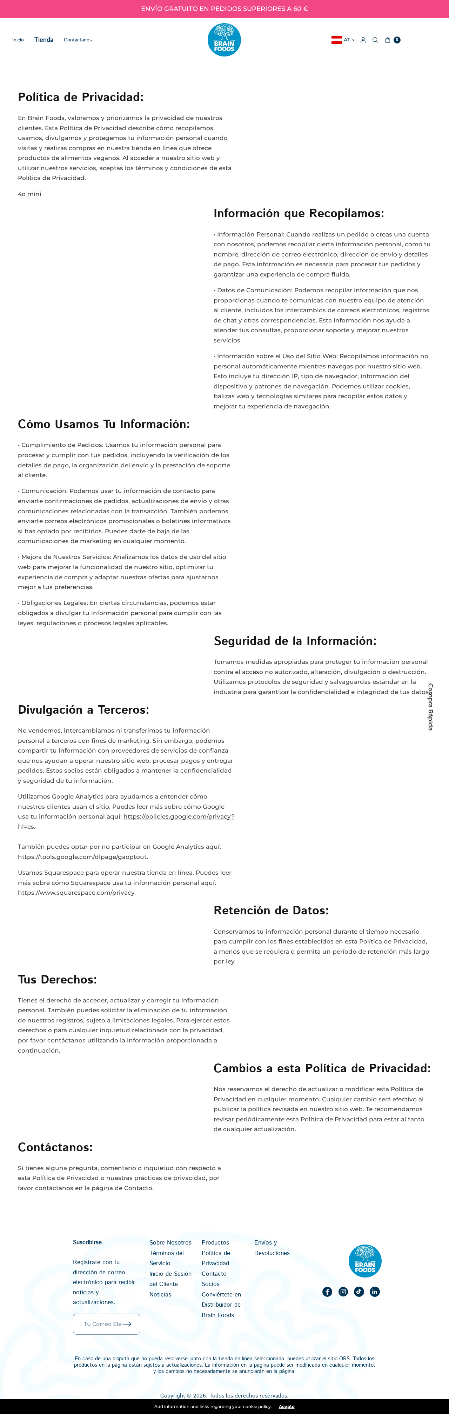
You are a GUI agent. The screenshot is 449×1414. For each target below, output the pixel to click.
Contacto (214, 1274)
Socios (211, 1284)
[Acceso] (363, 40)
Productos (215, 1243)
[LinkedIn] (375, 1292)
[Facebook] (327, 1292)
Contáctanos (78, 40)
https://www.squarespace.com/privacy (76, 892)
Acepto (287, 1407)
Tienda (43, 40)
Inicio (18, 40)
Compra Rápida (431, 707)
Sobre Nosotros (170, 1243)
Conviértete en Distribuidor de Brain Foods (221, 1305)
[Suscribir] (131, 1324)
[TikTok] (359, 1292)
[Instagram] (343, 1292)
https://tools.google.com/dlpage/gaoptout (82, 856)
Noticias (160, 1294)
